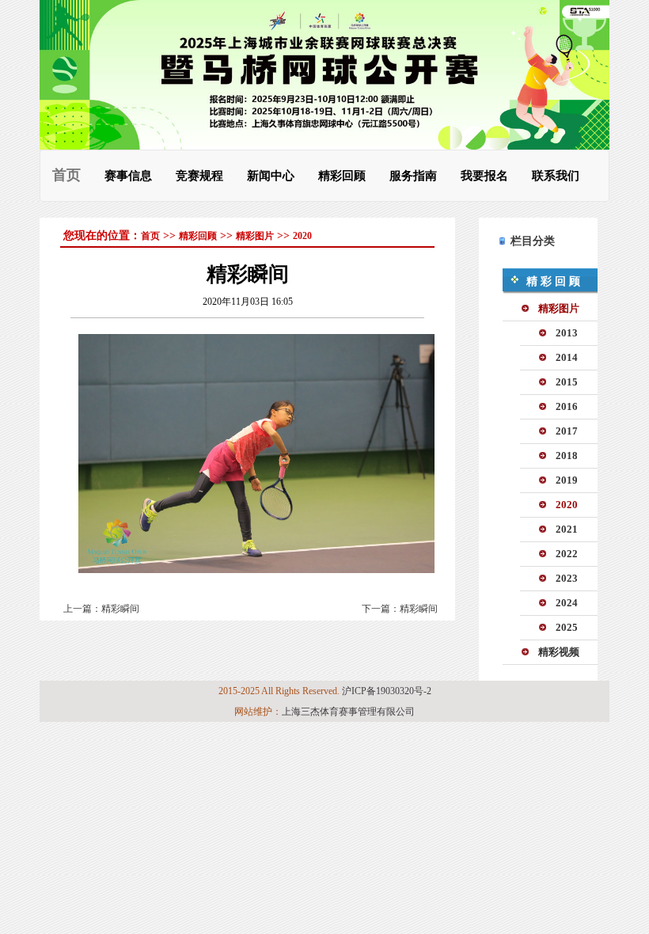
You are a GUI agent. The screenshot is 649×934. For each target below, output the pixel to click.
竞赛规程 (199, 175)
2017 (567, 431)
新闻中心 (270, 175)
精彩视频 (558, 652)
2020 (302, 235)
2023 (567, 578)
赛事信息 (128, 175)
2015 (567, 382)
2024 (567, 603)
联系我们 (555, 175)
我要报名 (484, 175)
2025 (567, 627)
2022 (567, 554)
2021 (567, 529)
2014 (567, 357)
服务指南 (413, 175)
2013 (567, 333)
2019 (567, 480)
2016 (567, 406)
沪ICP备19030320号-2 (386, 691)
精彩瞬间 (120, 608)
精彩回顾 (342, 175)
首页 (66, 175)
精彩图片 (255, 235)
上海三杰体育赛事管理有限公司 (348, 711)
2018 (567, 455)
